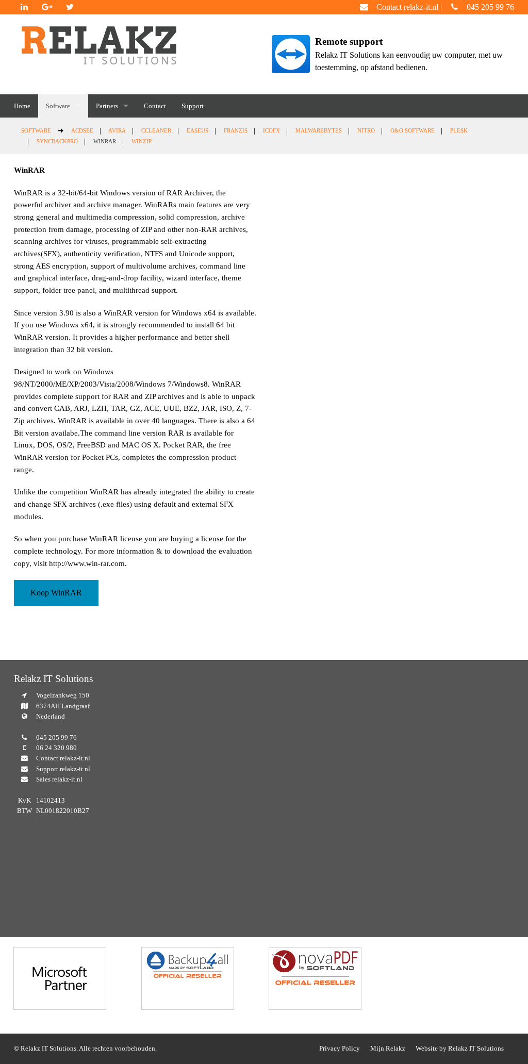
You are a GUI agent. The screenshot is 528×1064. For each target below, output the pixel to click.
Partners (107, 106)
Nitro (366, 130)
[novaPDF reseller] (315, 978)
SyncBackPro (57, 141)
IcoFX (271, 130)
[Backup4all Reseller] (188, 978)
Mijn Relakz (387, 1048)
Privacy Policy (339, 1048)
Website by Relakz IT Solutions (460, 1048)
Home (22, 106)
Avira (117, 130)
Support (193, 106)
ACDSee (82, 130)
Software (58, 106)
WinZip (141, 141)
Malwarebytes (318, 130)
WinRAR (104, 141)
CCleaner (156, 130)
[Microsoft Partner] (60, 978)
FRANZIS (236, 130)
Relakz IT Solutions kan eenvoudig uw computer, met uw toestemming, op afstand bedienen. (409, 54)
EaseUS (197, 130)
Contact (155, 106)
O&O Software (412, 130)
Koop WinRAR (56, 592)
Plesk (459, 130)
